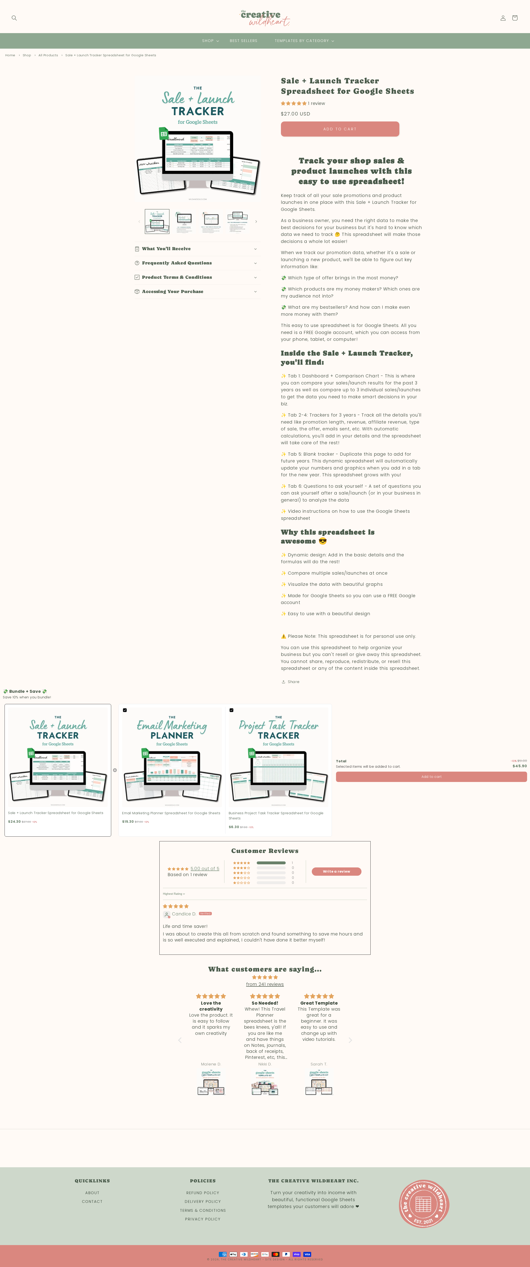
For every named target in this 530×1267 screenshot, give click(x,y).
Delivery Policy (203, 1201)
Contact (92, 1201)
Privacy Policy (203, 1219)
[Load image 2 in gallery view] (184, 221)
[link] (58, 757)
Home (10, 55)
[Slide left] (139, 221)
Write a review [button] (336, 871)
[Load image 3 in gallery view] (211, 221)
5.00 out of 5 (205, 869)
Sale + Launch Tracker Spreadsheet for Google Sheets (110, 55)
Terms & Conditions (203, 1210)
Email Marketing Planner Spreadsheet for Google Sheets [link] (171, 813)
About (92, 1192)
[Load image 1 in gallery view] (157, 221)
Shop (27, 55)
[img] (176, 906)
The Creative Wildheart (241, 1259)
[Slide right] (256, 221)
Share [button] (294, 681)
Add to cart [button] (432, 776)
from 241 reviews (265, 984)
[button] (14, 18)
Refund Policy (202, 1192)
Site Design (275, 1259)
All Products (48, 55)
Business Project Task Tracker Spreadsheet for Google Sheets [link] (276, 816)
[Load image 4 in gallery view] (238, 221)
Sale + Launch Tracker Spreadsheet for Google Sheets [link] (56, 813)
